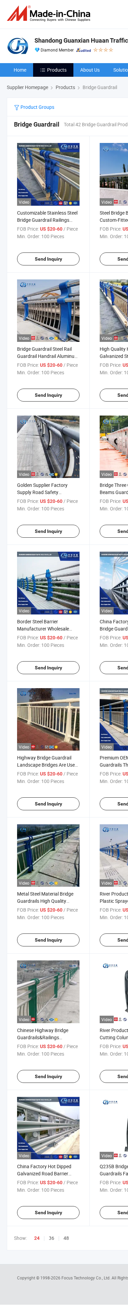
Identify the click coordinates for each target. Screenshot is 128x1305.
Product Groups (36, 107)
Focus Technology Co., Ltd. (86, 1277)
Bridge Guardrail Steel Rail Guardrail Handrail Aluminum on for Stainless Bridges (48, 356)
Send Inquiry (48, 259)
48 (66, 1238)
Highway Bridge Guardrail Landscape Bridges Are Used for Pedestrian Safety (47, 764)
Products (57, 70)
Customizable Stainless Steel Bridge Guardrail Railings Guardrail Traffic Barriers (47, 219)
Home (20, 70)
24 (37, 1238)
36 (51, 1238)
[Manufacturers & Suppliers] (50, 13)
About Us (90, 70)
